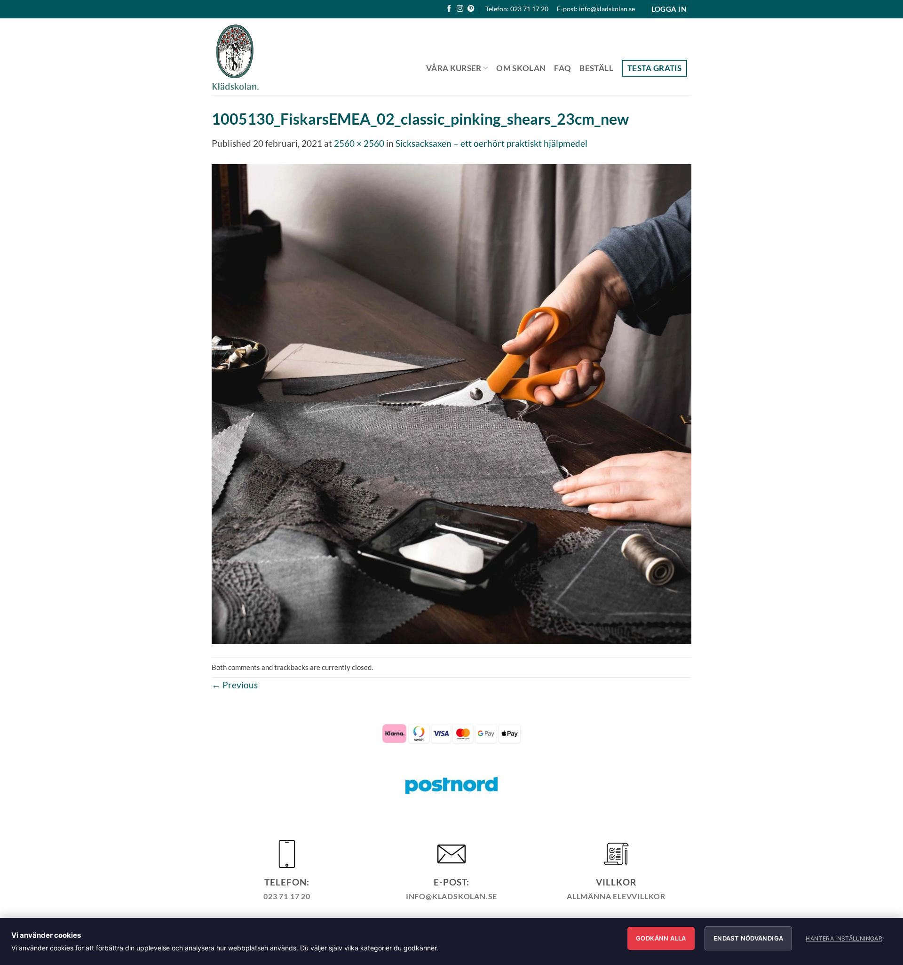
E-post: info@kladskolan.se (596, 9)
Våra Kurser (454, 68)
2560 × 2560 (359, 143)
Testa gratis (654, 68)
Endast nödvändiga (748, 938)
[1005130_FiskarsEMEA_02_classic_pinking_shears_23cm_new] (451, 403)
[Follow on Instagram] (460, 9)
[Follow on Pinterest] (470, 9)
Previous (235, 684)
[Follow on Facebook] (449, 9)
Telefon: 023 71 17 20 (516, 9)
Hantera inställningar (844, 938)
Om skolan (521, 68)
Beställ (596, 68)
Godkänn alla (661, 938)
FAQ (562, 68)
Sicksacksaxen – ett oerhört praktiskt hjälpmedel (491, 143)
